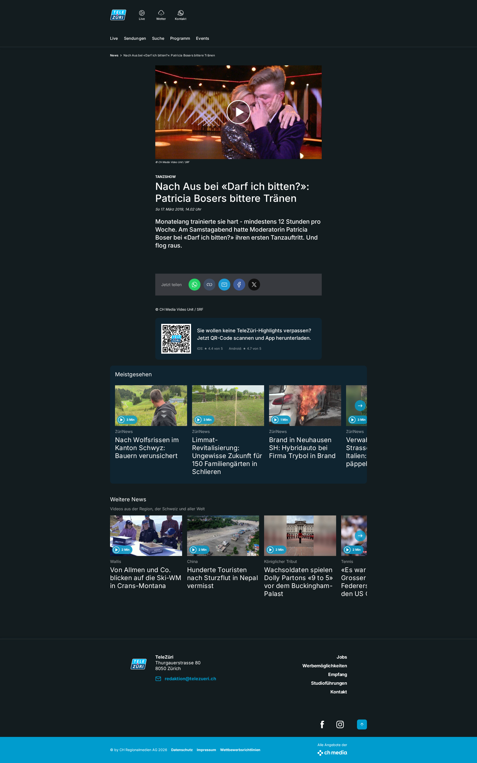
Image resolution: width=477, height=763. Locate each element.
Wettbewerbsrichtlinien (240, 750)
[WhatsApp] (194, 285)
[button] (209, 285)
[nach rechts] (360, 405)
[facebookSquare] (322, 724)
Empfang (337, 674)
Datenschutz (182, 750)
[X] (254, 285)
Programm (180, 38)
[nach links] (116, 405)
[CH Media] (332, 752)
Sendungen (135, 38)
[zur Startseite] (118, 15)
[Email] (224, 285)
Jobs (342, 657)
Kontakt (338, 691)
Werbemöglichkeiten (324, 665)
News (114, 55)
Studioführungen (329, 683)
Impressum (206, 750)
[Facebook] (239, 285)
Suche (158, 38)
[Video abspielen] (238, 112)
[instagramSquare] (340, 724)
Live (114, 38)
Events (202, 38)
